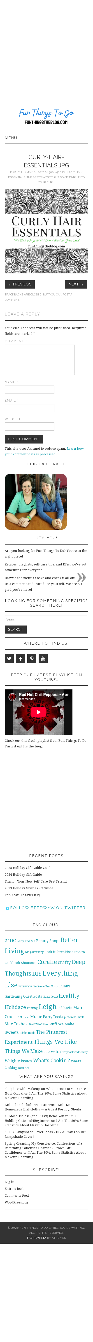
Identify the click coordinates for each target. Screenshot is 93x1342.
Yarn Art (23, 1068)
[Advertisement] (46, 49)
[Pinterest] (31, 658)
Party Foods (53, 1017)
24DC (10, 940)
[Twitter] (9, 658)
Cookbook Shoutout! (21, 963)
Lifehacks (65, 1008)
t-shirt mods (27, 1032)
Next (76, 284)
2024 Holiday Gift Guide (23, 874)
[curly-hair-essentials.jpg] (46, 231)
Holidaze (15, 1007)
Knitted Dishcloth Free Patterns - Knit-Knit (39, 1105)
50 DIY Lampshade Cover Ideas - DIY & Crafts (40, 1132)
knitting (32, 1008)
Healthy (69, 996)
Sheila (80, 1017)
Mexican (24, 1017)
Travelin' (53, 1051)
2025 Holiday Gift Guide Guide (28, 868)
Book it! (50, 952)
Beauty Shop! (48, 941)
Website (13, 419)
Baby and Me (26, 941)
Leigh (48, 1007)
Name (11, 382)
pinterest (70, 1017)
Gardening (13, 996)
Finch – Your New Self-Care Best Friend (36, 881)
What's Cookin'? (51, 1060)
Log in (9, 1182)
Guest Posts (32, 996)
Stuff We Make (61, 1024)
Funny (64, 986)
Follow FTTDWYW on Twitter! (48, 908)
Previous (19, 284)
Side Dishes (16, 1024)
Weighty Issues (18, 1061)
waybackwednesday (75, 1052)
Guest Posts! (50, 996)
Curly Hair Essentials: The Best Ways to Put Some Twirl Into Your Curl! (46, 177)
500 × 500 (55, 172)
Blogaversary (34, 952)
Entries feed (14, 1189)
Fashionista (36, 1237)
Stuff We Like (38, 1024)
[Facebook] (20, 658)
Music (36, 1016)
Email (12, 400)
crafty (64, 962)
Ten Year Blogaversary (22, 895)
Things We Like (55, 1041)
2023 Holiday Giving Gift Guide (29, 888)
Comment (16, 341)
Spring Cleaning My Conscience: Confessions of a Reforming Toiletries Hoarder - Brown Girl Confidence (43, 1148)
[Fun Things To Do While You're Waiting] (46, 117)
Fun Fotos (51, 986)
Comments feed (17, 1195)
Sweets (12, 1032)
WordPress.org (16, 1202)
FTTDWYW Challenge (31, 986)
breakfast (65, 952)
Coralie (47, 962)
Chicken (79, 952)
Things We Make (24, 1051)
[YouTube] (43, 658)
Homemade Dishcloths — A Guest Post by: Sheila (43, 1109)
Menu (11, 138)
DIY (37, 973)
